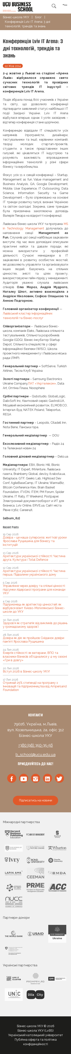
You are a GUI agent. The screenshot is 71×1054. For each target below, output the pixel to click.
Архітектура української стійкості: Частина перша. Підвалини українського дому (34, 572)
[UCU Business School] (18, 6)
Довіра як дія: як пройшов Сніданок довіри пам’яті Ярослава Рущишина (33, 639)
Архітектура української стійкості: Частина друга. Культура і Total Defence (34, 557)
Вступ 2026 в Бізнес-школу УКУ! (26, 671)
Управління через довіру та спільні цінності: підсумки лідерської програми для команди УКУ (34, 589)
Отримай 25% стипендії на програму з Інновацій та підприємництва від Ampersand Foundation (35, 686)
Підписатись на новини (35, 800)
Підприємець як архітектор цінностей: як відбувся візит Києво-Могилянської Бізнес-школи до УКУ (34, 608)
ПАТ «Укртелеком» (42, 383)
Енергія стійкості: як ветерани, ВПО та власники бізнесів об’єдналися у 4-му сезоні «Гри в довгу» (35, 656)
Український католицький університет (35, 1035)
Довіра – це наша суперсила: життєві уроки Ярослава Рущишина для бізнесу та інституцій (35, 541)
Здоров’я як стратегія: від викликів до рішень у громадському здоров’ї (35, 624)
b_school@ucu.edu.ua (35, 754)
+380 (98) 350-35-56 (35, 745)
